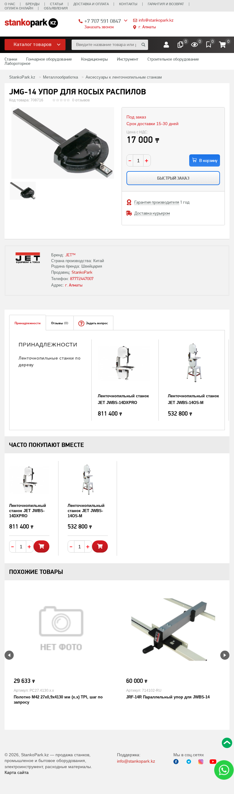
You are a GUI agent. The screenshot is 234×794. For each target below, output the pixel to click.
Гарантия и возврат (166, 4)
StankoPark (82, 272)
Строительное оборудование (173, 59)
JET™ (70, 254)
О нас (10, 4)
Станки (11, 59)
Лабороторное (17, 63)
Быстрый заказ (173, 178)
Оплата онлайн (19, 8)
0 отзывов (81, 100)
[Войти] (166, 45)
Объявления (56, 8)
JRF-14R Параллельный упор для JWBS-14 (168, 697)
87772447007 (82, 278)
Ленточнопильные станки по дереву (50, 361)
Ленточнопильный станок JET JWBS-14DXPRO (27, 510)
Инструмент (127, 59)
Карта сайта (17, 772)
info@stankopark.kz (156, 20)
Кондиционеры (94, 59)
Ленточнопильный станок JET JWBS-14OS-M (86, 510)
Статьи (56, 4)
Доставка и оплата (91, 4)
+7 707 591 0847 (102, 21)
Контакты (128, 4)
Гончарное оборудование (49, 59)
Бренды (33, 4)
